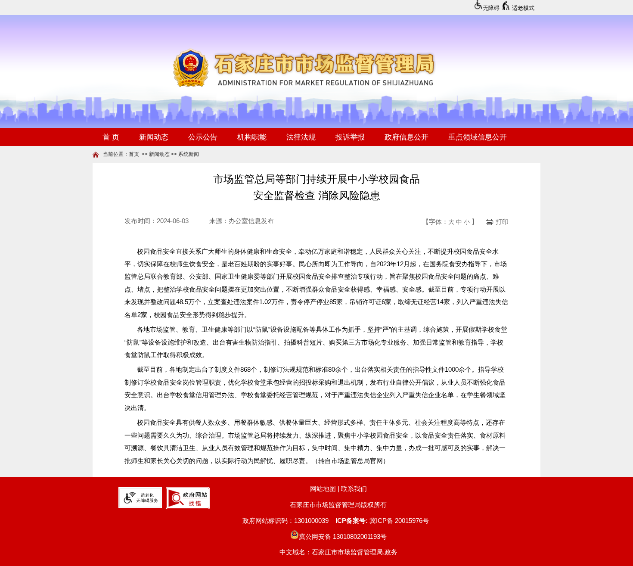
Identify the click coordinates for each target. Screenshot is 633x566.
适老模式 (523, 8)
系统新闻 (188, 154)
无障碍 (491, 8)
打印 (502, 221)
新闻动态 (159, 154)
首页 (134, 154)
